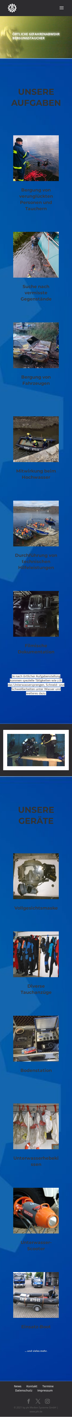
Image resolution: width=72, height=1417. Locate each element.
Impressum (45, 1390)
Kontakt (31, 1386)
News (17, 1386)
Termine (48, 1386)
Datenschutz (23, 1390)
